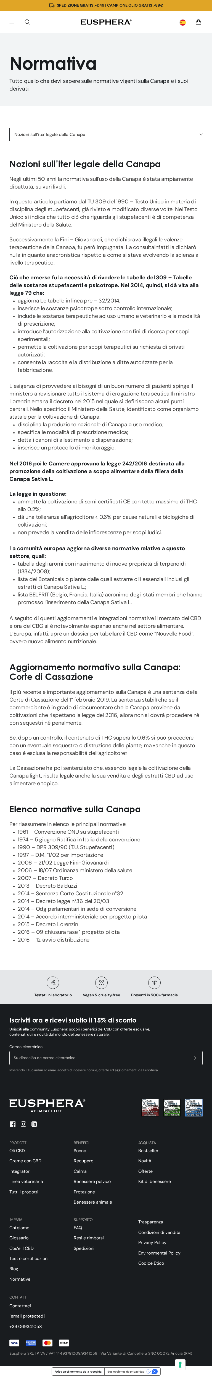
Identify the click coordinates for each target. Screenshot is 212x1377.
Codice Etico (151, 1263)
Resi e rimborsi (89, 1238)
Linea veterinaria (26, 1181)
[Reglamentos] (106, 22)
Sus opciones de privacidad (125, 1371)
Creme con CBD (25, 1161)
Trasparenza (150, 1222)
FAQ (78, 1228)
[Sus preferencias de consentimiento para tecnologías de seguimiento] (180, 1364)
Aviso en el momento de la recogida (78, 1371)
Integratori (20, 1171)
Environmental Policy (159, 1253)
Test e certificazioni (29, 1258)
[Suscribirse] (194, 1058)
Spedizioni (84, 1248)
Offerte (145, 1171)
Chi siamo (19, 1228)
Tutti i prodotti (23, 1192)
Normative (19, 1279)
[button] (27, 22)
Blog (13, 1269)
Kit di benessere (154, 1181)
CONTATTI (18, 1297)
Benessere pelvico (92, 1181)
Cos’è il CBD (21, 1248)
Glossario (18, 1238)
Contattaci (20, 1306)
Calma (80, 1171)
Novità (144, 1161)
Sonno (80, 1151)
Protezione (84, 1192)
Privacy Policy (152, 1242)
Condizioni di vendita (159, 1232)
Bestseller (148, 1151)
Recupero (83, 1161)
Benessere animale (93, 1202)
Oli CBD (17, 1151)
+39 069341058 (25, 1326)
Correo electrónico (26, 1046)
